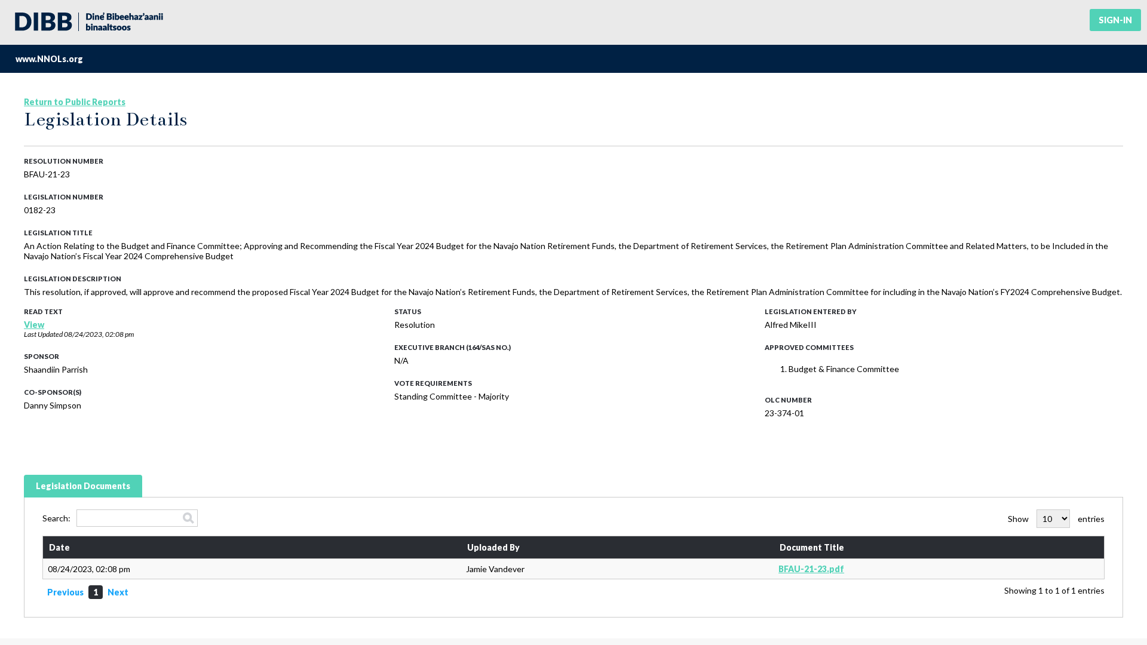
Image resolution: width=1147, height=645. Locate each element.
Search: (56, 518)
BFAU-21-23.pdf (811, 569)
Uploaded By (493, 547)
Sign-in (1115, 20)
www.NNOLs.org (49, 59)
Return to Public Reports (74, 102)
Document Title (812, 547)
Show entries (1056, 519)
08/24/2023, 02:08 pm (99, 334)
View (34, 325)
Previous (65, 592)
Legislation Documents (83, 486)
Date (59, 547)
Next (118, 592)
